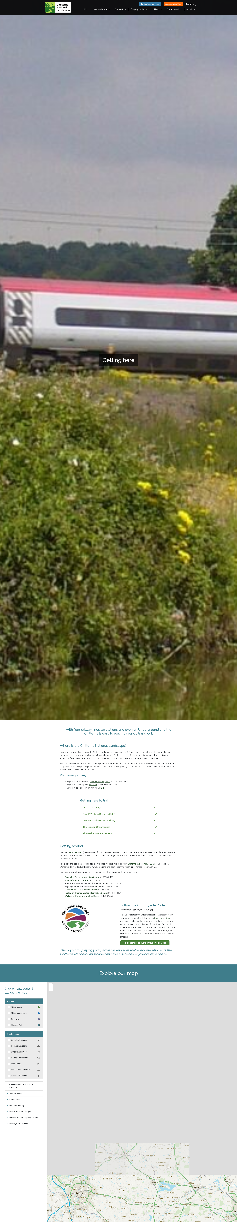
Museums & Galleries (20, 1069)
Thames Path (16, 1025)
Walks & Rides (15, 1093)
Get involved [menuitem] (173, 9)
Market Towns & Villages (20, 1111)
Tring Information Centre (76, 880)
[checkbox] (9, 1007)
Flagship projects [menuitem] (139, 9)
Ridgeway (15, 1019)
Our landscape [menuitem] (101, 9)
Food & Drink (14, 1099)
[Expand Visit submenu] (89, 9)
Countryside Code (162, 918)
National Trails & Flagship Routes (23, 1118)
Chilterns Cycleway (19, 1013)
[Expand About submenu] (194, 9)
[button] (51, 985)
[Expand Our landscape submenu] (110, 9)
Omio (101, 788)
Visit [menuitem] (85, 9)
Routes (12, 1001)
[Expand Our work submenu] (125, 9)
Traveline (93, 784)
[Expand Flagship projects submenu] (149, 9)
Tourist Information (19, 1075)
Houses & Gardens (19, 1046)
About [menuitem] (189, 9)
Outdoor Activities (19, 1052)
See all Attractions (19, 1040)
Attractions (14, 1034)
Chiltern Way (16, 1007)
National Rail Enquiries (100, 781)
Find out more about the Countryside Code (145, 943)
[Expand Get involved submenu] (181, 9)
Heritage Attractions (19, 1058)
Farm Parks (16, 1064)
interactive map (75, 852)
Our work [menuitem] (119, 9)
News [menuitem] (156, 9)
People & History (16, 1105)
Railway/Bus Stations (18, 1124)
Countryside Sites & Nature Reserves (21, 1086)
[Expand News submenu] (162, 9)
